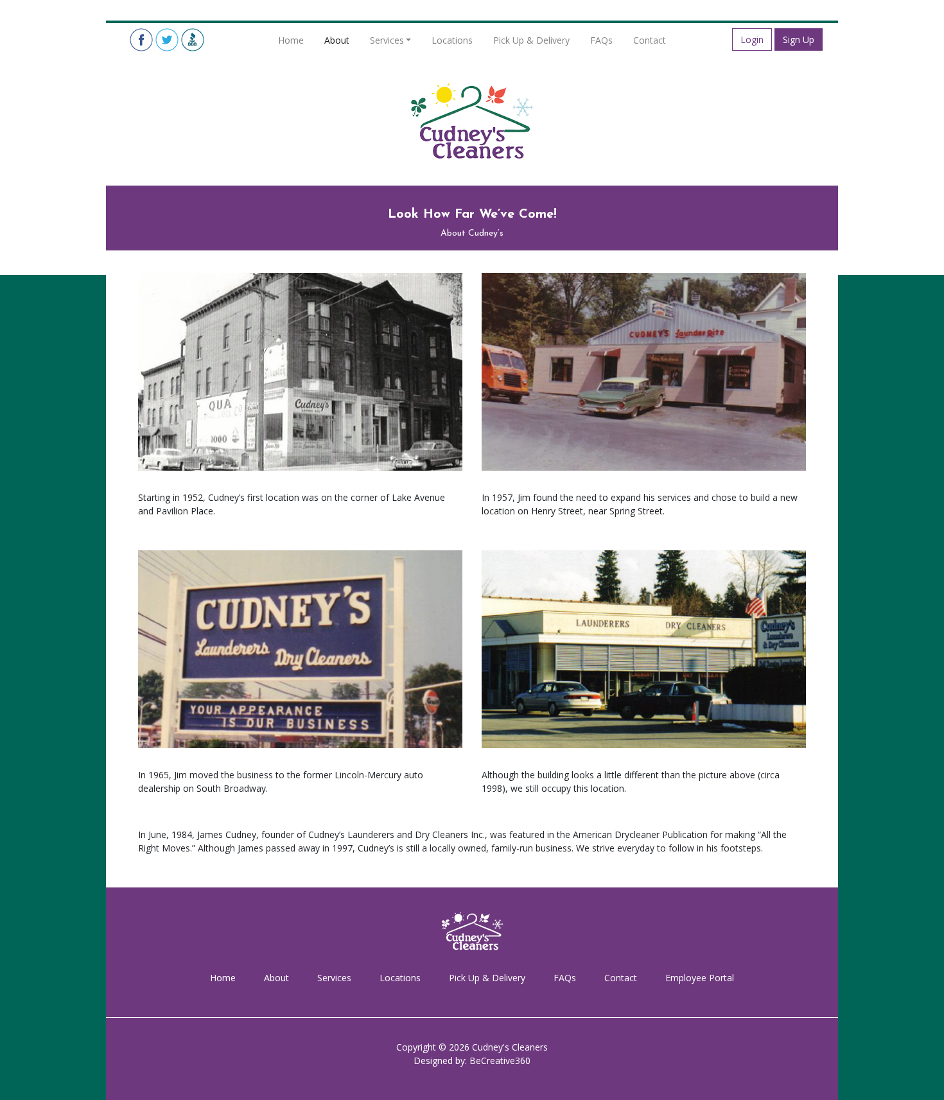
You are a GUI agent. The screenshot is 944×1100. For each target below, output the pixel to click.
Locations (452, 40)
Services (387, 40)
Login (752, 39)
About (336, 40)
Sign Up (798, 39)
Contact (649, 40)
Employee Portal (699, 978)
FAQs (601, 40)
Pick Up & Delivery (531, 40)
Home (291, 40)
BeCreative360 (499, 1060)
